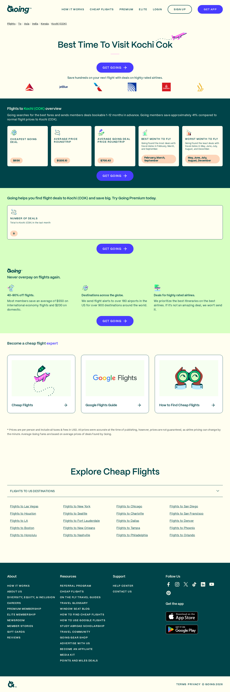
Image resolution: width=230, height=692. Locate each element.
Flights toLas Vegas (24, 506)
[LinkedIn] (203, 586)
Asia (26, 24)
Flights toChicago (129, 506)
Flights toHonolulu (23, 535)
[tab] (115, 491)
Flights (11, 24)
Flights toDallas (127, 521)
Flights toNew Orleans (79, 528)
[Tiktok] (194, 586)
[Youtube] (212, 586)
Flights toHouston (23, 513)
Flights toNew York (76, 506)
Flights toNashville (76, 535)
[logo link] (19, 9)
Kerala (45, 24)
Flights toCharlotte (130, 513)
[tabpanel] (115, 522)
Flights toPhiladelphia (132, 535)
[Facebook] (168, 586)
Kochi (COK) (59, 24)
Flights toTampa (128, 528)
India (35, 24)
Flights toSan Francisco (187, 513)
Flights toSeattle (75, 513)
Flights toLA (19, 521)
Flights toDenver (182, 521)
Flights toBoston (22, 528)
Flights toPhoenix (182, 528)
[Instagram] (177, 586)
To (19, 24)
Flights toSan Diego (184, 506)
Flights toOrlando (182, 535)
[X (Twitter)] (186, 586)
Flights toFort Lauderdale (81, 521)
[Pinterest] (168, 595)
